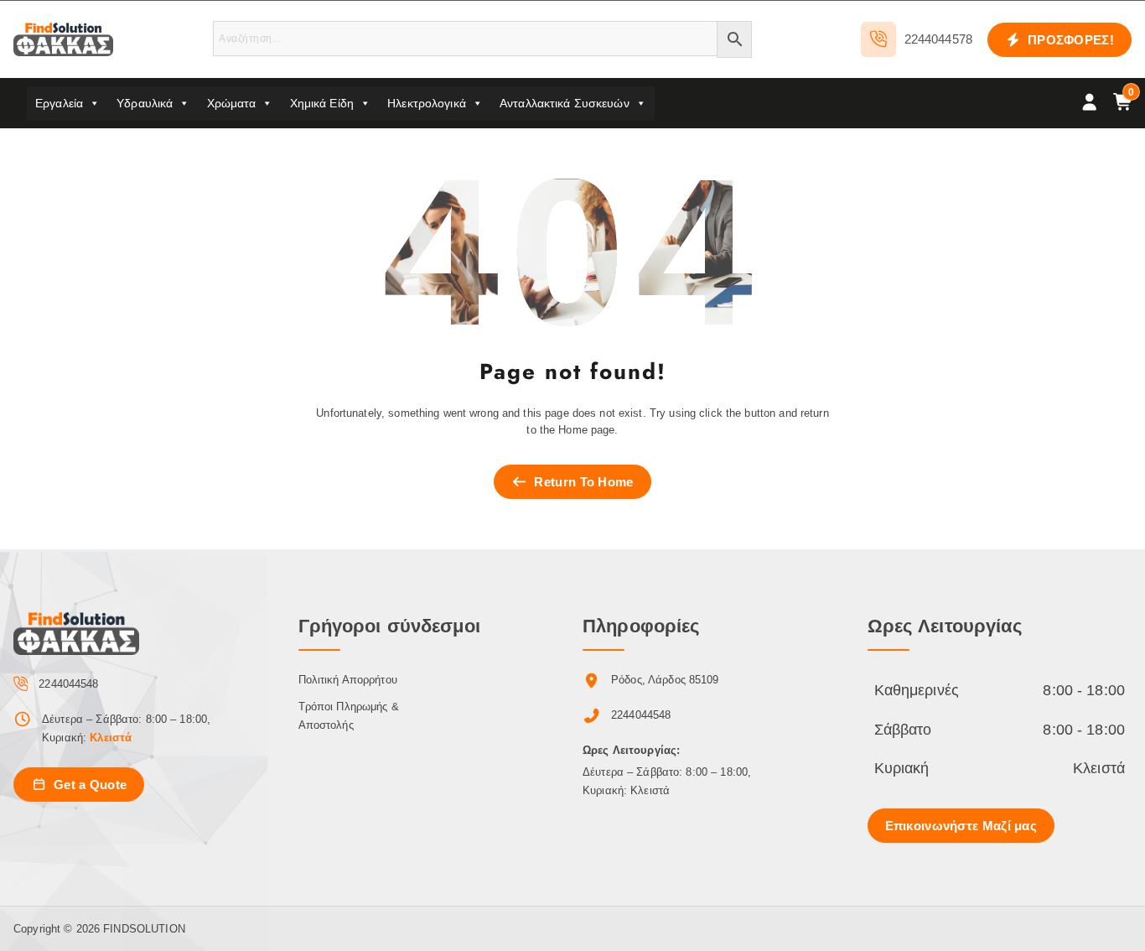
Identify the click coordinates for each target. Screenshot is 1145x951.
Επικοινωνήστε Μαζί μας (961, 825)
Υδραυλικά (145, 103)
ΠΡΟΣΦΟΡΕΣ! (1069, 40)
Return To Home (582, 482)
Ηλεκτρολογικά (426, 103)
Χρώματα (231, 103)
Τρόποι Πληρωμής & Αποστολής (348, 715)
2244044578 (938, 39)
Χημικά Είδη (322, 103)
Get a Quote (88, 784)
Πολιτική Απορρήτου (347, 679)
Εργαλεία (59, 103)
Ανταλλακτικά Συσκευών (564, 103)
